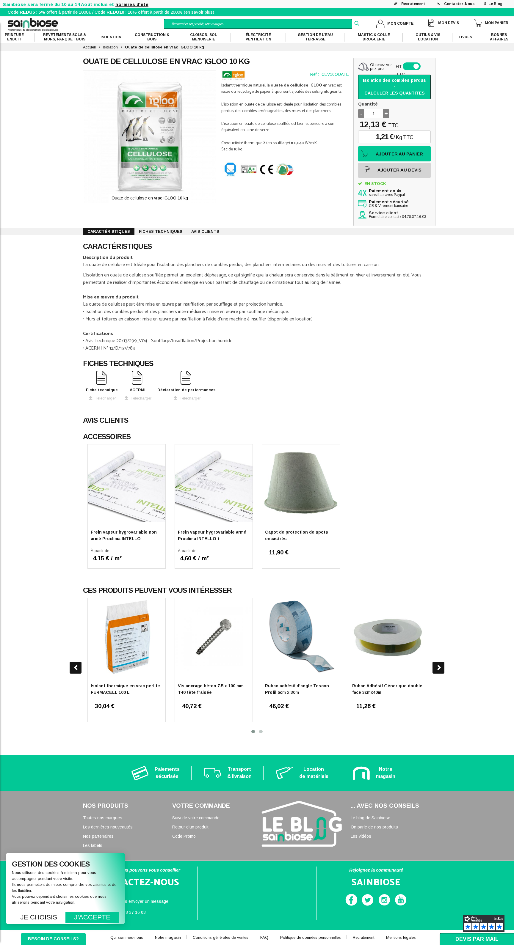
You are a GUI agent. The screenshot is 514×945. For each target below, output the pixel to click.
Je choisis (39, 917)
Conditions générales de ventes (220, 937)
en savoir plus (199, 12)
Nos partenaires (98, 836)
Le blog (495, 4)
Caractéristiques (108, 231)
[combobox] (258, 24)
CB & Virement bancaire (389, 204)
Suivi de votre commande (196, 817)
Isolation (110, 47)
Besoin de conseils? (53, 938)
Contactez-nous (459, 4)
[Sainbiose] (33, 24)
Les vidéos (361, 836)
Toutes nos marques (102, 817)
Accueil (89, 47)
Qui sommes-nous (126, 937)
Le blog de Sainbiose (370, 817)
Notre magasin (168, 937)
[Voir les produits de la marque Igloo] (233, 75)
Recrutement (413, 4)
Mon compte (400, 23)
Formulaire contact (384, 217)
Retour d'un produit (190, 827)
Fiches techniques (160, 231)
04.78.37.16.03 (414, 217)
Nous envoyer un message (142, 901)
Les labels (92, 845)
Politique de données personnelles (310, 937)
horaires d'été (131, 4)
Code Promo (184, 836)
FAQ (264, 937)
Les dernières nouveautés (108, 827)
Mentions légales (401, 937)
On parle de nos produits (374, 827)
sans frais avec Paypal (387, 193)
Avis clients (205, 231)
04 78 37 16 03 (131, 912)
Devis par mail (477, 939)
